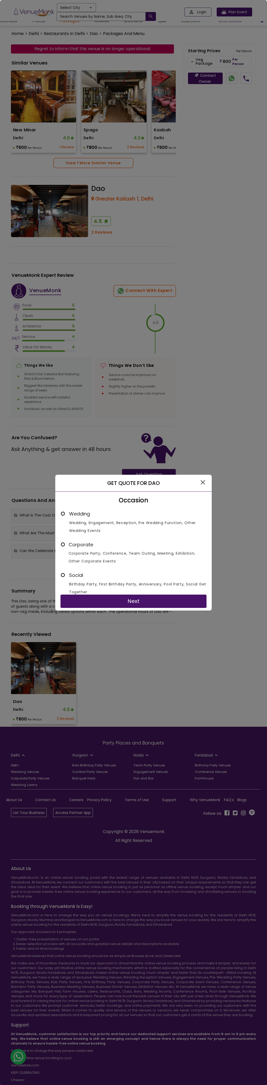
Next (133, 601)
